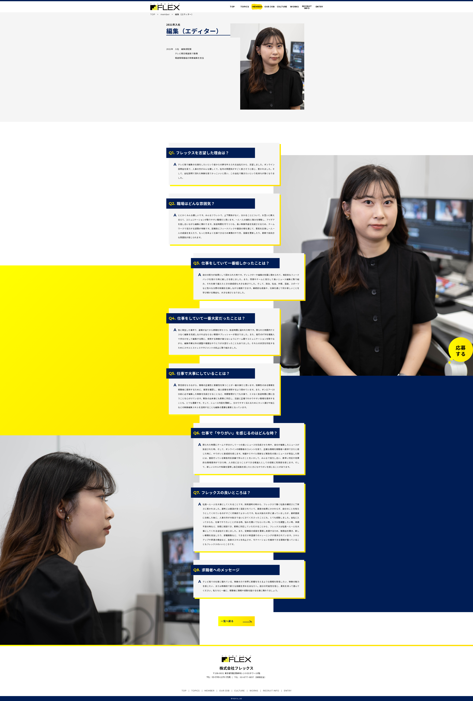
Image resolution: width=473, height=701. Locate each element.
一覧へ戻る (227, 621)
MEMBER (257, 7)
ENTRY (319, 7)
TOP (152, 15)
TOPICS (244, 7)
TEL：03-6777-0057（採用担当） (250, 677)
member (165, 15)
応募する (461, 350)
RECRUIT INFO (271, 691)
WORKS (294, 7)
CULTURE (282, 7)
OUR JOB (269, 7)
